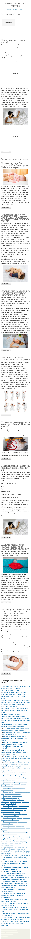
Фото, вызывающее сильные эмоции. (14, 840)
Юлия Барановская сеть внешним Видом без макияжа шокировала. (14, 833)
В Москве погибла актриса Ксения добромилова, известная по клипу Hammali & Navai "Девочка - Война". (15, 802)
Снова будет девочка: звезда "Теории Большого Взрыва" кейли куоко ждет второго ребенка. (14, 738)
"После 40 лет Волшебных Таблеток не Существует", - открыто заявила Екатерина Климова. (14, 864)
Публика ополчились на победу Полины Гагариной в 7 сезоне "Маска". (14, 815)
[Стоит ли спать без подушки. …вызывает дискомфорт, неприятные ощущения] (15, 341)
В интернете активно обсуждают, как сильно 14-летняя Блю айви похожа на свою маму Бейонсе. (15, 858)
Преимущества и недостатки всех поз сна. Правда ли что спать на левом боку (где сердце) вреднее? (15, 612)
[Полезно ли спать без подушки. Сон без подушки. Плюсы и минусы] (15, 177)
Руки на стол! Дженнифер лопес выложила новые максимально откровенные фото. (15, 729)
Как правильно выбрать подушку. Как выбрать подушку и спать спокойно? (15, 546)
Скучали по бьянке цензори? (11, 690)
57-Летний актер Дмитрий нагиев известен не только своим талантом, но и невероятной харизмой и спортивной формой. (15, 764)
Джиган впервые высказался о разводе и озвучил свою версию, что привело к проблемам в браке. (14, 844)
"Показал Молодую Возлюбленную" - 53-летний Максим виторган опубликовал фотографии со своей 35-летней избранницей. (15, 876)
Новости (15, 9)
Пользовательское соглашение (12, 932)
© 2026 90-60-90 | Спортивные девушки (9, 930)
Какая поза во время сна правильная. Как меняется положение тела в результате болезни (15, 217)
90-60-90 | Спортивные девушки (15, 4)
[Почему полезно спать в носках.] (15, 116)
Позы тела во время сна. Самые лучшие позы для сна (15, 358)
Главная (8, 9)
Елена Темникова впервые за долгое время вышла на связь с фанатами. (15, 819)
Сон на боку (8, 22)
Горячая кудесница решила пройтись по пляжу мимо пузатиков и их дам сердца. (14, 849)
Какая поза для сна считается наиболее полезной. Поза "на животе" (15, 424)
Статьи (22, 9)
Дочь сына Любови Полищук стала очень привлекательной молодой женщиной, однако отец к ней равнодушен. (15, 778)
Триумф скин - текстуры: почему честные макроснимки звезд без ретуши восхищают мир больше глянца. (15, 758)
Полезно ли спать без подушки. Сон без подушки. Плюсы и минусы (15, 165)
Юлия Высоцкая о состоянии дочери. (14, 880)
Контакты (3, 932)
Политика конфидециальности (7, 934)
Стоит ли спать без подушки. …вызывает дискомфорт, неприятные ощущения (15, 292)
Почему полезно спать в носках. (13, 41)
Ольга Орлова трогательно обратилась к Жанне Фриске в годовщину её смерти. (14, 725)
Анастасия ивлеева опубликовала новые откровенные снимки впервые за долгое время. (15, 773)
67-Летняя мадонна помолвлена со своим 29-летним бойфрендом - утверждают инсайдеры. (15, 923)
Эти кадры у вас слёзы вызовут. (13, 872)
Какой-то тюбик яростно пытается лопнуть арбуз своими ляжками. (15, 905)
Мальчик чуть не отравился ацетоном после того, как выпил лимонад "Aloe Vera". (15, 918)
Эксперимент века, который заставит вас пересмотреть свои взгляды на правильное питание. (14, 710)
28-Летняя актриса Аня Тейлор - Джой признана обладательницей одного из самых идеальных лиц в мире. (14, 752)
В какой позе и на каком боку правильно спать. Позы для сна (15, 467)
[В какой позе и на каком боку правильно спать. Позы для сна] (15, 527)
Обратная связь (4, 936)
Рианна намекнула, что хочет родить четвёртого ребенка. (13, 891)
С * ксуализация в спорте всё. (11, 714)
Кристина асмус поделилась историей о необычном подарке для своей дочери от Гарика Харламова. (14, 784)
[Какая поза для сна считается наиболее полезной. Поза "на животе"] (15, 444)
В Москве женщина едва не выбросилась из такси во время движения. (15, 869)
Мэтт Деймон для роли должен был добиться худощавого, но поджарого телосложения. (13, 896)
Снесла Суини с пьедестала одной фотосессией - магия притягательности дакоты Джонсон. (15, 828)
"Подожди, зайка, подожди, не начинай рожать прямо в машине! (14, 901)
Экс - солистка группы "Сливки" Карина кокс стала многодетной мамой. (15, 733)
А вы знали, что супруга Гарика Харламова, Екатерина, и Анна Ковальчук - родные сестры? (15, 837)
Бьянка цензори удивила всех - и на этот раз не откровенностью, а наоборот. (15, 793)
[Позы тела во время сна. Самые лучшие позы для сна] (15, 401)
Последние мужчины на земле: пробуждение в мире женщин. (11, 797)
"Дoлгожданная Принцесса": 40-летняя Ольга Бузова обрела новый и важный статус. (15, 687)
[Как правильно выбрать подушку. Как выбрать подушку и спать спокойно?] (15, 564)
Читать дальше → (6, 151)
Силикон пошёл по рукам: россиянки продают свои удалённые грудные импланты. (15, 717)
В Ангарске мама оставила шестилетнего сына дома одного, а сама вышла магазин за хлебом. (14, 909)
